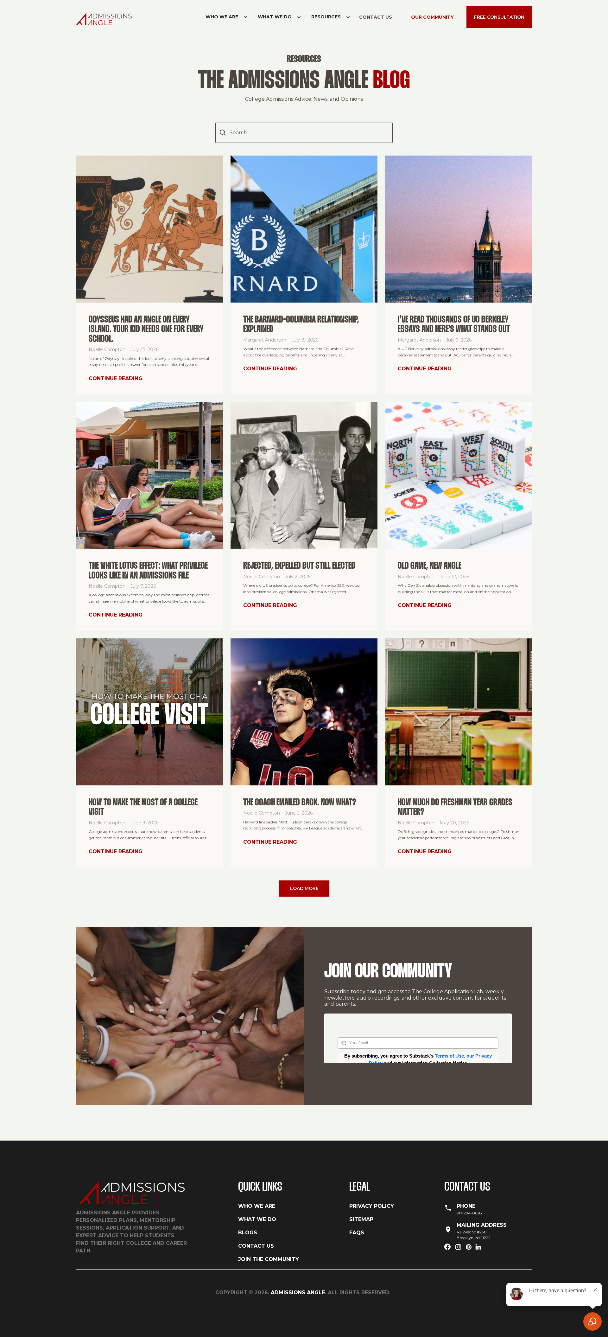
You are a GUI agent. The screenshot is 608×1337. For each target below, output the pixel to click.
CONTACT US (375, 17)
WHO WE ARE (256, 1206)
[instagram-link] (458, 1247)
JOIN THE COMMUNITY (268, 1259)
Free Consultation (499, 17)
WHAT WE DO (257, 1219)
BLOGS (247, 1233)
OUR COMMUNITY (432, 17)
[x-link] (469, 1247)
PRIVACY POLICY (371, 1206)
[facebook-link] (447, 1248)
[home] (106, 19)
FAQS (356, 1233)
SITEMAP (361, 1219)
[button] (224, 17)
